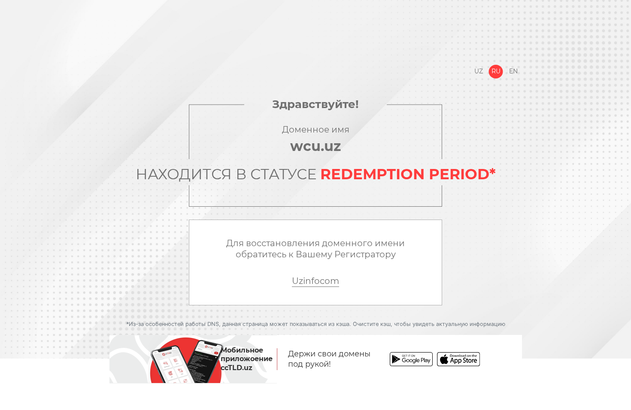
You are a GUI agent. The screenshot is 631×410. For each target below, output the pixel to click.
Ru (496, 71)
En (513, 71)
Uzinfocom (315, 281)
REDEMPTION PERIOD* (408, 174)
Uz (478, 71)
